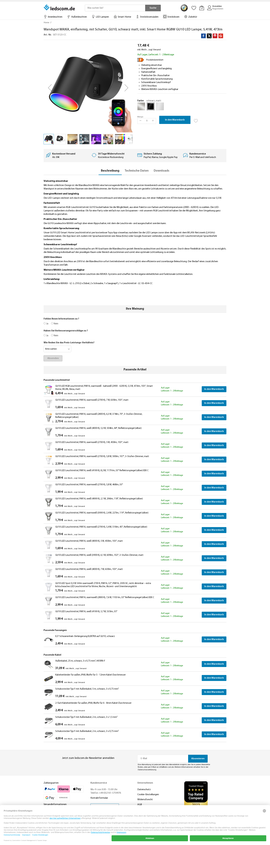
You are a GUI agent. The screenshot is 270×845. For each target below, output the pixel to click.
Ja (47, 323)
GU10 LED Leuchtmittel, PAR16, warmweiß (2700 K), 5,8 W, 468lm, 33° (89, 485)
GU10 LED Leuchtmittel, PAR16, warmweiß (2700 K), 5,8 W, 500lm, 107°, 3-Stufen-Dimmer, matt (102, 456)
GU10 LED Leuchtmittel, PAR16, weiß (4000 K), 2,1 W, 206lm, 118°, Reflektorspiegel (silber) (99, 499)
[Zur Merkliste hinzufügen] (196, 120)
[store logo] (59, 7)
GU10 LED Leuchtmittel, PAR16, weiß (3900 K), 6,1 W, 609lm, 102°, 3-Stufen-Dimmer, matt (99, 555)
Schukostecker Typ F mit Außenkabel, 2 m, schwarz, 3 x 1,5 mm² (86, 717)
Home (46, 22)
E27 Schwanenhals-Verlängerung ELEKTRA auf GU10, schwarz (85, 636)
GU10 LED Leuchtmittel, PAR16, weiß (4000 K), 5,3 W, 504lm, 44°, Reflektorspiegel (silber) (98, 428)
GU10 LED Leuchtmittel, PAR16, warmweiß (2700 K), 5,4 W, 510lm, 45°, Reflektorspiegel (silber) (101, 527)
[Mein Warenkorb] (201, 8)
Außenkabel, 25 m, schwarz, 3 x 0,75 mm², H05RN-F (80, 661)
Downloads (161, 170)
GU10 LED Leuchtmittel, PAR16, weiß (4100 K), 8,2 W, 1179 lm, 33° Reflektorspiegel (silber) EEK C (102, 470)
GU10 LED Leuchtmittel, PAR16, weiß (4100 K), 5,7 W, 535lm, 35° (86, 611)
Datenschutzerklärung (147, 770)
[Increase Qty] (153, 121)
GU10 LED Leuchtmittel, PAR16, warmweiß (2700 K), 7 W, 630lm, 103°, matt (91, 400)
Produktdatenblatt (154, 60)
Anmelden (217, 6)
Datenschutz (144, 789)
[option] (141, 106)
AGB (139, 804)
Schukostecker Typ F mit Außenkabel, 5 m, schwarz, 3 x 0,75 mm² (87, 689)
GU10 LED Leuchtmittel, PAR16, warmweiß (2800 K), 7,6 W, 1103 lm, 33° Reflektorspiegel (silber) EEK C (104, 597)
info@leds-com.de (166, 767)
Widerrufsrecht (145, 799)
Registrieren (217, 9)
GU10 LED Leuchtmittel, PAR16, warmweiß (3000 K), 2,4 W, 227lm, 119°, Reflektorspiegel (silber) (101, 513)
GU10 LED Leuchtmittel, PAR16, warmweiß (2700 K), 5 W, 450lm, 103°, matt (91, 442)
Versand (157, 50)
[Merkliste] (194, 8)
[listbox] (181, 107)
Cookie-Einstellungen (148, 794)
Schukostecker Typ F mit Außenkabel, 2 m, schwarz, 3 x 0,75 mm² (87, 731)
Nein (55, 323)
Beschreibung (110, 170)
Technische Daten (137, 170)
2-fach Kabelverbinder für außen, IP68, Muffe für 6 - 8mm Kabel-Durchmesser (93, 703)
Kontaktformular (99, 798)
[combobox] (115, 8)
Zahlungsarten (51, 783)
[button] (50, 87)
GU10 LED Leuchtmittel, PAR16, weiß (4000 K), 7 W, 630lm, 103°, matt (89, 569)
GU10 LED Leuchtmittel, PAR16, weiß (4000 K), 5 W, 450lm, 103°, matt (89, 541)
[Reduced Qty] (140, 121)
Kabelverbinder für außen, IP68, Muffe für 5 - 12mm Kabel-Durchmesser (90, 675)
